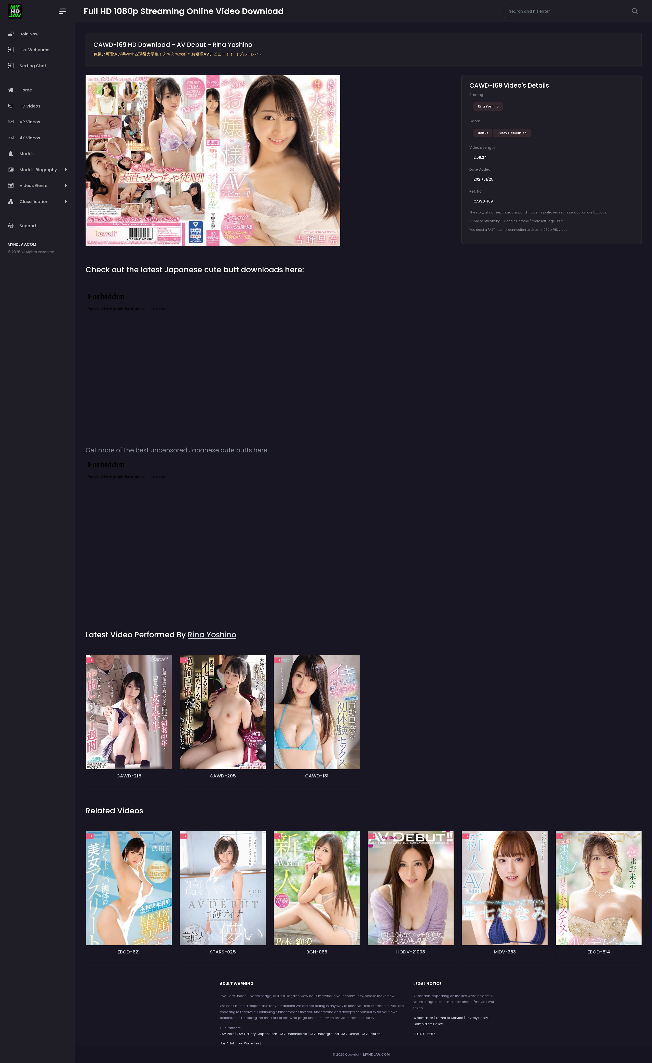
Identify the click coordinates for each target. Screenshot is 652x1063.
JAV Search (371, 1033)
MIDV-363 (505, 952)
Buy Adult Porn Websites (240, 1043)
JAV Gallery (246, 1033)
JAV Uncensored (293, 1033)
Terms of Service (449, 1017)
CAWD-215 (128, 776)
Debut (483, 133)
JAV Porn (227, 1033)
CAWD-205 (223, 776)
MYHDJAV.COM (376, 1054)
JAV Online (350, 1033)
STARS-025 (223, 952)
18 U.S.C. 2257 (424, 1033)
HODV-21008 (410, 952)
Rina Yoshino (488, 106)
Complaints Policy (428, 1023)
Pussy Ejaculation (512, 133)
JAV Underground (324, 1033)
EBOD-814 (599, 952)
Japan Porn (267, 1033)
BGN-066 (316, 952)
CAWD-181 (317, 776)
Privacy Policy (477, 1017)
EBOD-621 (129, 952)
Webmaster (423, 1017)
